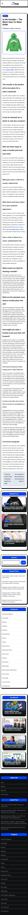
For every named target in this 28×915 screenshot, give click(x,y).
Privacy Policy (4, 794)
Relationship (5, 666)
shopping (18, 28)
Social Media (5, 674)
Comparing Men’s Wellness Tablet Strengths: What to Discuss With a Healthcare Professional (11, 594)
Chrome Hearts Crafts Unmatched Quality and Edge (8, 479)
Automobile (5, 618)
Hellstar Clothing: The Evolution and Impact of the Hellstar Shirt (14, 508)
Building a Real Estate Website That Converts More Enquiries (12, 601)
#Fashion (7, 28)
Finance (4, 642)
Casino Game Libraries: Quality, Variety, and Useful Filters (13, 713)
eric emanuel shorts (14, 229)
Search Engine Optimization (9, 670)
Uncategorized (6, 686)
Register (3, 786)
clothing (12, 28)
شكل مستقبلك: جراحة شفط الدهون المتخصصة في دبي (14, 542)
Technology (5, 678)
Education (4, 630)
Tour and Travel (6, 682)
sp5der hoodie (10, 69)
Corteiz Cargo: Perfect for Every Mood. (14, 525)
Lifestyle (4, 658)
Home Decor (5, 654)
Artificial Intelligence (7, 614)
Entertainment (6, 634)
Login (2, 782)
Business (4, 622)
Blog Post (3, 790)
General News (6, 646)
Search (14, 557)
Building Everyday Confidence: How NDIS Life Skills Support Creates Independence (13, 588)
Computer (4, 626)
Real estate (5, 662)
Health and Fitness (7, 650)
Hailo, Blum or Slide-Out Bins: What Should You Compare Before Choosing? (13, 582)
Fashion (5, 16)
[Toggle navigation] (2, 3)
